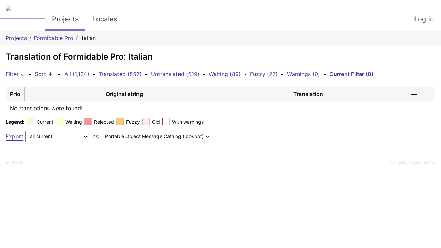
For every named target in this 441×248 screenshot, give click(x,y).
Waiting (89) (225, 74)
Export (14, 136)
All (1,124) (76, 74)
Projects (65, 19)
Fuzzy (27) (264, 74)
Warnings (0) (303, 74)
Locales (104, 19)
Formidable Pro (53, 37)
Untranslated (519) (175, 74)
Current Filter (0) (351, 74)
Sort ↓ (44, 74)
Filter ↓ (15, 74)
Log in (424, 19)
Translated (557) (120, 74)
